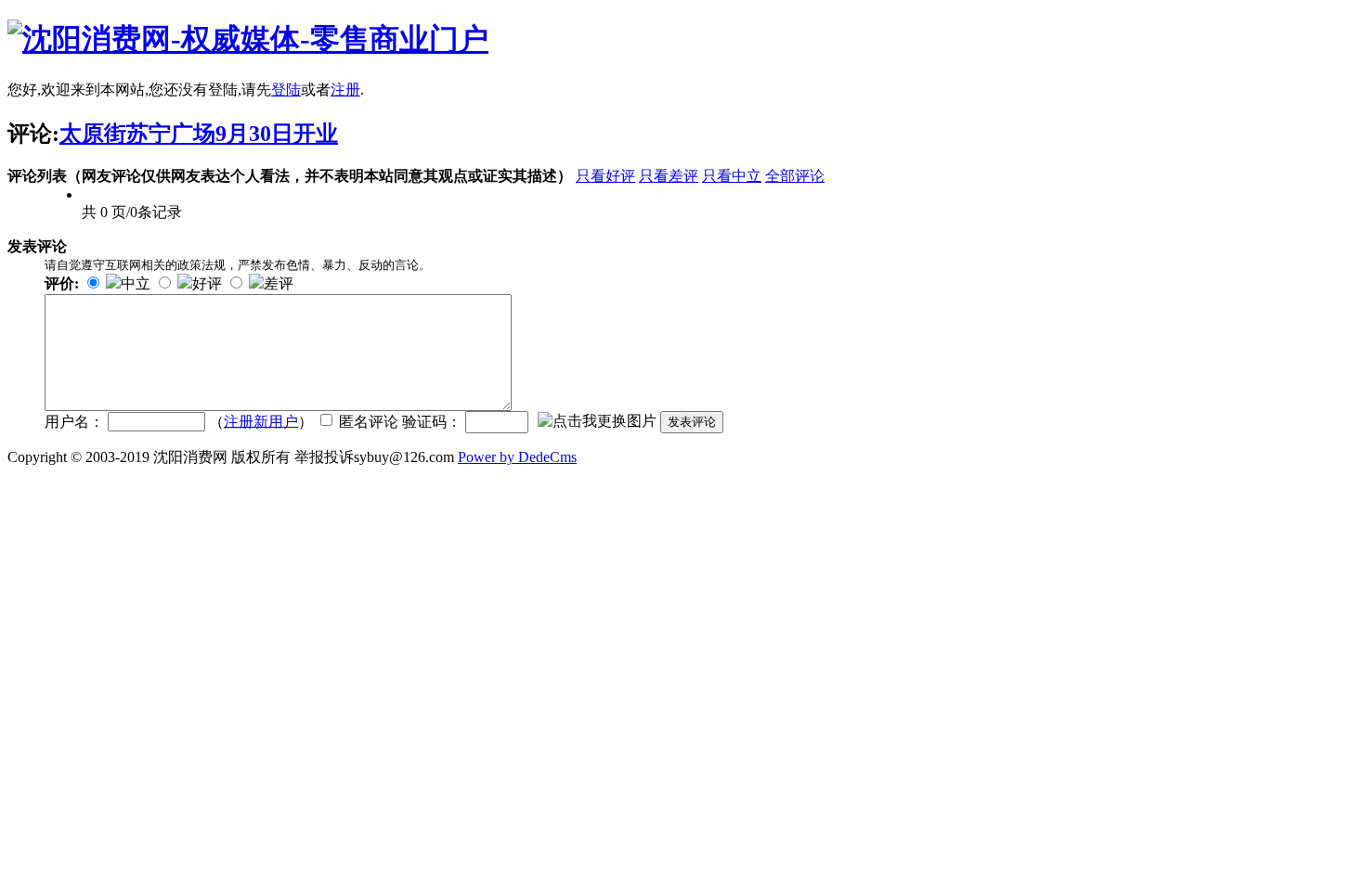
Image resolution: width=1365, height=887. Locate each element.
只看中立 (731, 176)
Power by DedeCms (517, 457)
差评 (278, 283)
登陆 (286, 89)
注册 (345, 89)
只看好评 (605, 176)
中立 (135, 283)
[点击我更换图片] (597, 421)
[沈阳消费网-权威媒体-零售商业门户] (247, 39)
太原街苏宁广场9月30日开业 (198, 134)
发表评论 (692, 422)
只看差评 (668, 176)
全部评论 (795, 176)
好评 (207, 283)
